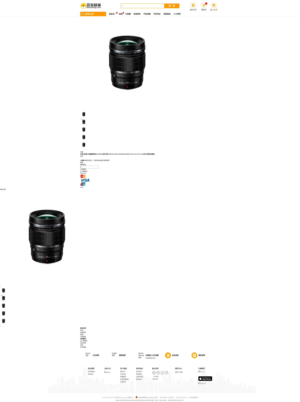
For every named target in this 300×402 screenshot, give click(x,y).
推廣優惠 (123, 377)
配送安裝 (139, 371)
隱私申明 (139, 379)
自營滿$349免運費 (152, 355)
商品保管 (175, 355)
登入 (212, 10)
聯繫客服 (106, 160)
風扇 (120, 14)
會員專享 (137, 14)
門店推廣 (147, 14)
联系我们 (155, 379)
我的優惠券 (91, 371)
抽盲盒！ (112, 14)
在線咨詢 (123, 382)
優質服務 (122, 355)
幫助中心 (123, 371)
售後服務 (139, 374)
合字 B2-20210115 (181, 397)
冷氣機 (128, 14)
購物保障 (202, 355)
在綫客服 (83, 337)
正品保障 (96, 355)
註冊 (215, 10)
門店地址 (157, 14)
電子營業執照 (193, 397)
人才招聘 (176, 14)
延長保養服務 (124, 379)
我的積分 (91, 374)
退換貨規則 (139, 377)
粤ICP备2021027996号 (167, 397)
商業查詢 (167, 14)
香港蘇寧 (83, 339)
